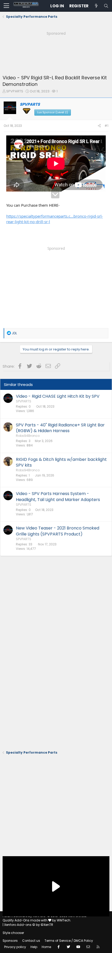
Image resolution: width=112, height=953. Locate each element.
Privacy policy (15, 947)
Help (33, 947)
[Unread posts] (96, 6)
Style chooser (13, 933)
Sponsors (10, 940)
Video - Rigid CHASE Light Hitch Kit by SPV (57, 396)
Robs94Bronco (28, 435)
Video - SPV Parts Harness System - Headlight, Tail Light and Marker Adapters (58, 496)
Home (46, 947)
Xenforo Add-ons (28, 924)
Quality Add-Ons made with (25, 920)
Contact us (31, 940)
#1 (106, 125)
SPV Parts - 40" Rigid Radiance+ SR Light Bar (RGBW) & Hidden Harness (60, 428)
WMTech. (64, 920)
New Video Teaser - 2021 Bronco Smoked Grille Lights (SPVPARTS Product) (57, 531)
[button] (6, 6)
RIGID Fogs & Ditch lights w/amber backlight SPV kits (61, 462)
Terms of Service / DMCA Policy (69, 940)
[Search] (106, 6)
